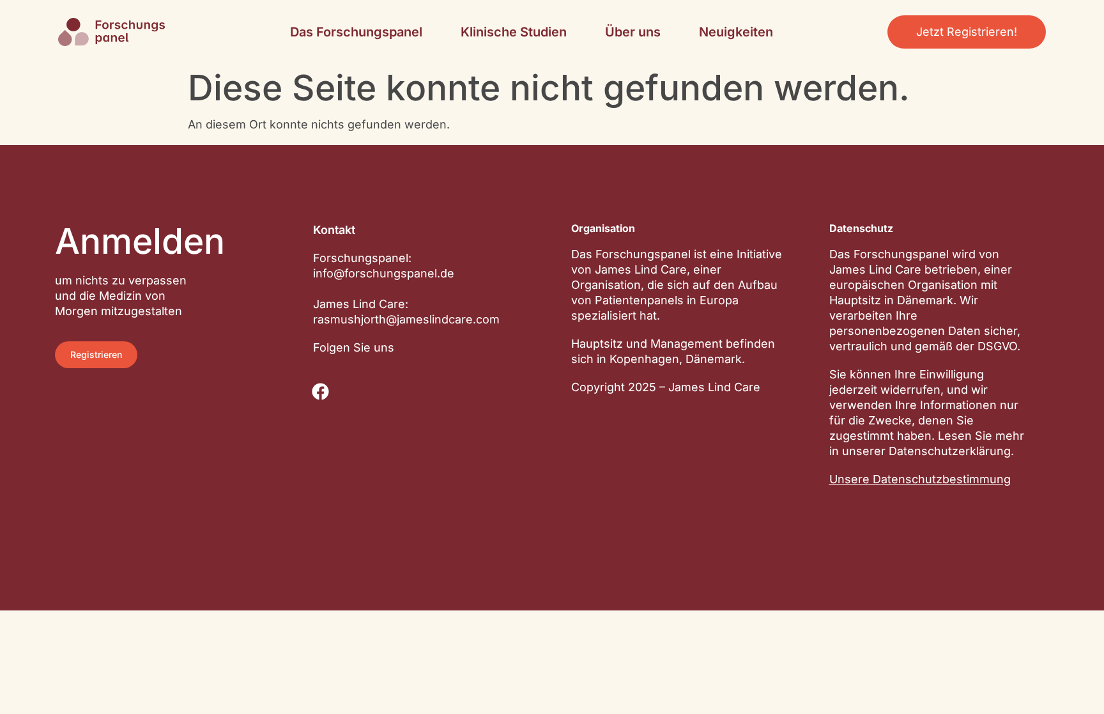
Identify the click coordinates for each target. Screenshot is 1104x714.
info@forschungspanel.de (383, 273)
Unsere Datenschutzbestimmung (920, 479)
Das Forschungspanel (356, 32)
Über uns (633, 32)
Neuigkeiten (736, 32)
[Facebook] (320, 392)
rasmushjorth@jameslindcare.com (406, 319)
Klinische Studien (514, 32)
